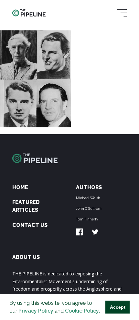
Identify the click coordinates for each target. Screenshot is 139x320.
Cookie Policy (82, 311)
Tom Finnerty (87, 219)
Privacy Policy (35, 311)
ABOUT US (26, 257)
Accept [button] (117, 307)
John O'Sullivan (89, 208)
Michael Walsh (88, 198)
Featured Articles (26, 206)
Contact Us (30, 225)
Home (20, 187)
